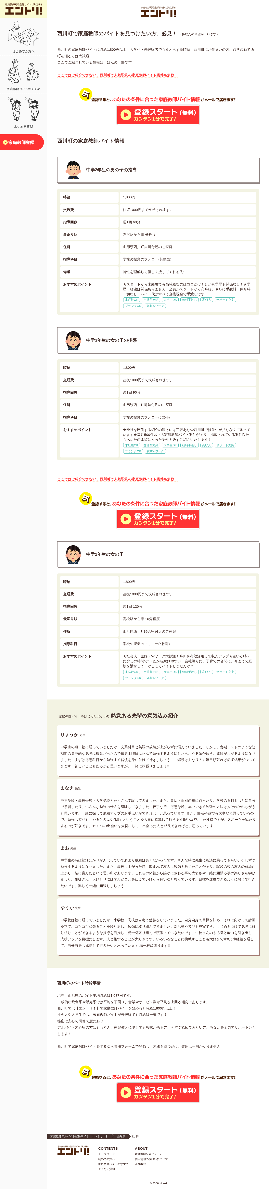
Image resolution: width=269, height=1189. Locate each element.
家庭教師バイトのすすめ (113, 1164)
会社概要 (140, 1164)
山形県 (121, 1136)
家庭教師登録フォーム (148, 1154)
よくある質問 (106, 1169)
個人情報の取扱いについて (151, 1159)
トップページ (106, 1154)
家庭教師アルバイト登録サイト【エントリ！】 (79, 1136)
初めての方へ (106, 1159)
